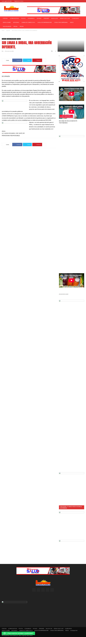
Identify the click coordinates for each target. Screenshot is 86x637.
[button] (69, 1)
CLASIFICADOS (75, 18)
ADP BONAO (16, 22)
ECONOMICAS (31, 18)
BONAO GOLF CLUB (65, 18)
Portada (18, 38)
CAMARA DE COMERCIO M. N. (28, 22)
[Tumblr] (80, 1)
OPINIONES (46, 18)
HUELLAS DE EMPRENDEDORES (45, 22)
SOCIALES (39, 18)
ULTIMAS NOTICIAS (14, 18)
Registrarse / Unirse (18, 1)
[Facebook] (72, 1)
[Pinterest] (77, 1)
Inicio (3, 30)
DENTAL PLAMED (7, 22)
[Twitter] (83, 1)
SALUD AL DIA (54, 18)
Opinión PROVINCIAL (11, 38)
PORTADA (5, 18)
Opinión (8, 30)
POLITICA (23, 18)
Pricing (15, 26)
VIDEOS (71, 22)
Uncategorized (7, 26)
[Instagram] (74, 1)
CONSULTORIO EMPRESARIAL (61, 22)
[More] (44, 60)
